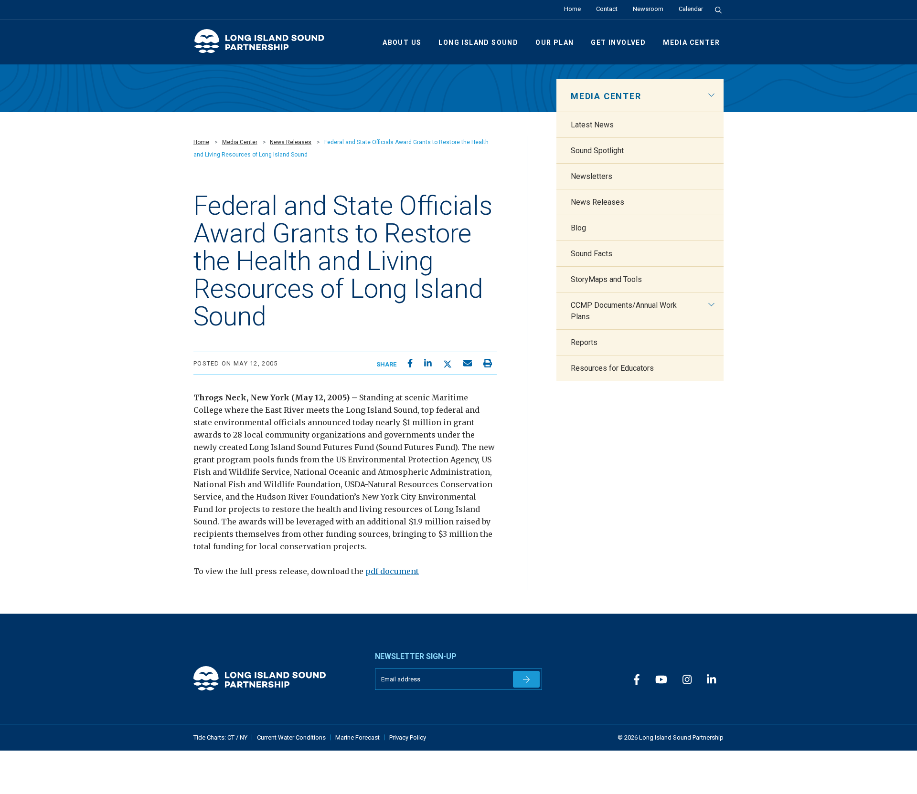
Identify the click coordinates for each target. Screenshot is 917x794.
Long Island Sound (478, 42)
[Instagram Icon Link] (687, 680)
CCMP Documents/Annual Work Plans (624, 311)
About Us (402, 42)
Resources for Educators (612, 368)
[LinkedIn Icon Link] (711, 680)
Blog (578, 227)
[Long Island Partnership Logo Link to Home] (263, 45)
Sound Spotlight (597, 150)
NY (243, 737)
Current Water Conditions (291, 737)
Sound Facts (591, 253)
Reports (584, 342)
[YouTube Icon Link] (661, 680)
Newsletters (591, 176)
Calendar (691, 8)
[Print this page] (488, 363)
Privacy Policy (407, 737)
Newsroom (648, 8)
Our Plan (554, 42)
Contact (607, 8)
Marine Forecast (357, 737)
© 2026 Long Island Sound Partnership (671, 737)
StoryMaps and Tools (606, 279)
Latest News (592, 124)
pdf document (392, 571)
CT (231, 737)
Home (572, 8)
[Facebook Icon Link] (637, 680)
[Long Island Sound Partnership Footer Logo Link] (277, 678)
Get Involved (618, 42)
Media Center (691, 42)
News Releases (290, 142)
